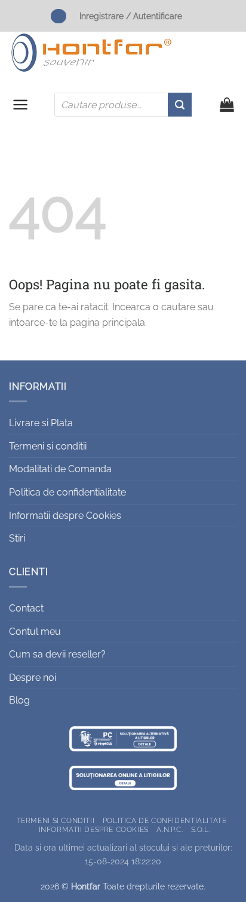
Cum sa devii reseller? (57, 654)
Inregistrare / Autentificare (130, 16)
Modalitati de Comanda (60, 469)
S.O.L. (201, 829)
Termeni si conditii (48, 446)
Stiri (17, 538)
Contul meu (35, 631)
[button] (20, 104)
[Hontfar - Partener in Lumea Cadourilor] (91, 53)
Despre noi (32, 677)
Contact (26, 608)
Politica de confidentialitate (67, 492)
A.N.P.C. (169, 829)
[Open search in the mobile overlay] (123, 105)
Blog (19, 700)
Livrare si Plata (41, 423)
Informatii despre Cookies (65, 515)
